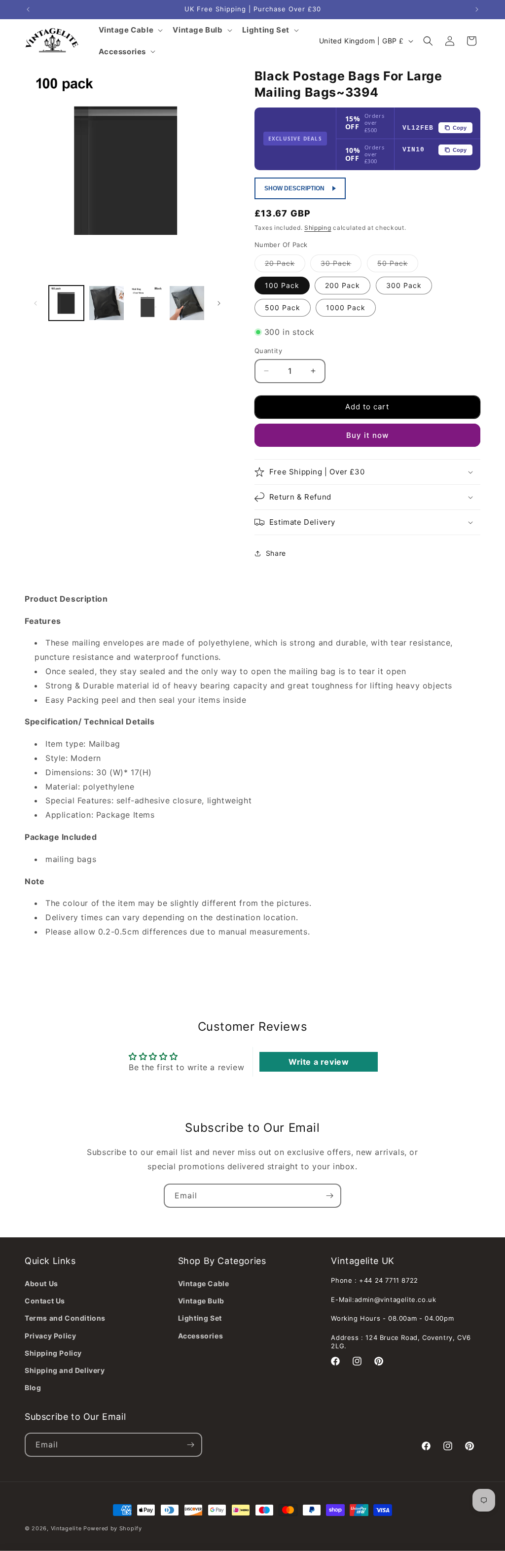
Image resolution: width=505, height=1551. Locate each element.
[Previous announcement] (28, 9)
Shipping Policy (53, 1353)
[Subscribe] (329, 1196)
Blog (33, 1387)
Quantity (268, 351)
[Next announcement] (477, 9)
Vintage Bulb (201, 1301)
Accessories (200, 1336)
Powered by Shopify (112, 1528)
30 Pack (341, 265)
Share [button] (276, 553)
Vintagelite (66, 1528)
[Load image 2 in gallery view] (106, 303)
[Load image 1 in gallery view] (66, 303)
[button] (428, 41)
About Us (41, 1283)
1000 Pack (345, 307)
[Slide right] (219, 303)
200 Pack (342, 285)
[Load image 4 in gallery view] (186, 303)
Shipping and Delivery (65, 1370)
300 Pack (404, 285)
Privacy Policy (50, 1336)
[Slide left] (35, 303)
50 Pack (397, 265)
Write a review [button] (319, 1062)
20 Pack (285, 265)
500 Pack (282, 307)
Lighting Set (200, 1318)
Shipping (317, 227)
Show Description (294, 188)
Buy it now (367, 435)
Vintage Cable (203, 1283)
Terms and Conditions (65, 1318)
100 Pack (282, 285)
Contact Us (45, 1301)
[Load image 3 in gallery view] (146, 303)
